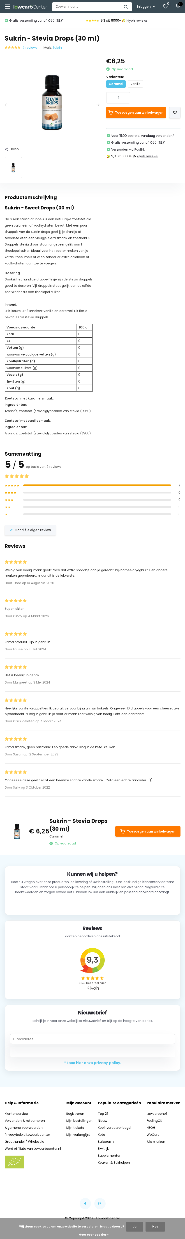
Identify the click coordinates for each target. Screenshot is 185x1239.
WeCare (153, 1134)
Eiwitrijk (103, 1148)
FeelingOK (154, 1120)
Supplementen (109, 1155)
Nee (155, 1226)
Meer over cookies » (94, 1235)
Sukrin (57, 47)
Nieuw (102, 1120)
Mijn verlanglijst (78, 1134)
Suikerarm (106, 1141)
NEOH (151, 1127)
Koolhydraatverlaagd (114, 1127)
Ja (134, 1226)
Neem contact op (92, 904)
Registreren (75, 1113)
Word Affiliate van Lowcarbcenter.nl (33, 1148)
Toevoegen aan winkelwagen (139, 112)
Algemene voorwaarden (24, 1127)
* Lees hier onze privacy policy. (92, 1062)
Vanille (135, 84)
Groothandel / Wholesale (24, 1141)
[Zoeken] (126, 6)
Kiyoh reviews (137, 20)
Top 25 (103, 1113)
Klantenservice (16, 1113)
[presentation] (6, 105)
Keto (101, 1134)
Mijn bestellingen (79, 1120)
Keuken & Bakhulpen (114, 1162)
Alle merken (156, 1141)
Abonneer (92, 1052)
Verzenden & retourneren (25, 1120)
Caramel (116, 84)
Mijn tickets (75, 1127)
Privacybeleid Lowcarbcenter (27, 1134)
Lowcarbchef (157, 1113)
